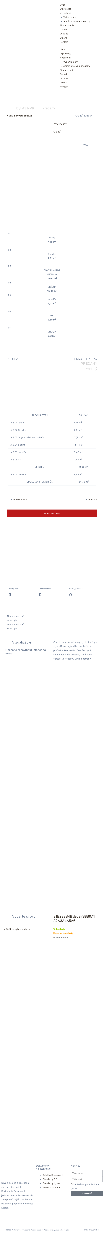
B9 (89, 916)
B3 (63, 916)
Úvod (63, 4)
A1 (93, 916)
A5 (69, 921)
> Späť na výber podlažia (19, 115)
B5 (72, 916)
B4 (68, 916)
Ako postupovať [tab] (15, 616)
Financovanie (67, 25)
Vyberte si (65, 13)
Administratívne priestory (76, 21)
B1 (55, 916)
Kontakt (64, 42)
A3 (60, 921)
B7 (81, 916)
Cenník (63, 29)
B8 (85, 916)
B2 (59, 916)
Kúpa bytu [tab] (12, 620)
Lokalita (64, 33)
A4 (64, 921)
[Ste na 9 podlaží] (52, 540)
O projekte (65, 8)
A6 (73, 921)
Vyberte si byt (70, 17)
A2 (55, 921)
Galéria (63, 37)
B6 (76, 916)
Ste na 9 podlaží (52, 547)
